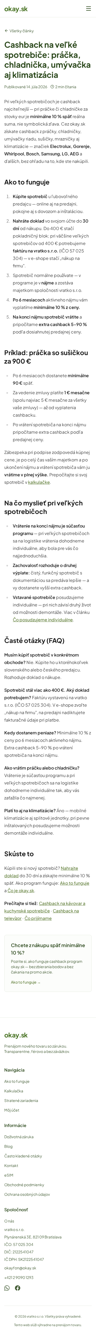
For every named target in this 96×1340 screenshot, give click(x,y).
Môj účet (11, 1110)
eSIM (8, 1175)
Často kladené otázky (23, 1155)
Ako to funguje (74, 883)
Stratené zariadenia (21, 1100)
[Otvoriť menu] (88, 8)
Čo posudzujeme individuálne (43, 619)
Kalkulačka (13, 1090)
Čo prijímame (38, 918)
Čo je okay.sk (20, 890)
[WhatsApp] (7, 1288)
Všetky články (22, 30)
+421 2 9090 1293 (19, 1277)
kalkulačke (39, 482)
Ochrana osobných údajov (27, 1194)
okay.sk (16, 9)
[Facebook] (17, 1288)
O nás (9, 1220)
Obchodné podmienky (24, 1184)
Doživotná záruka (19, 1136)
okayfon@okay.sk (20, 1267)
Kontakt (11, 1165)
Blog (8, 1146)
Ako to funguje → (26, 982)
